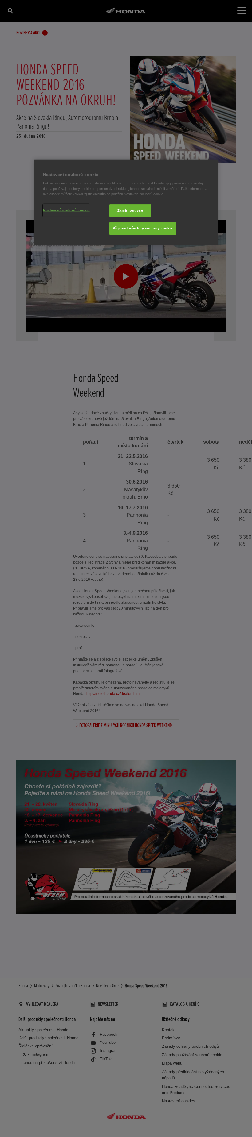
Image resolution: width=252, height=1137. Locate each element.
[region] (126, 202)
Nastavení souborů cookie (66, 210)
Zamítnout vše (130, 210)
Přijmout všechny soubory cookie (143, 228)
